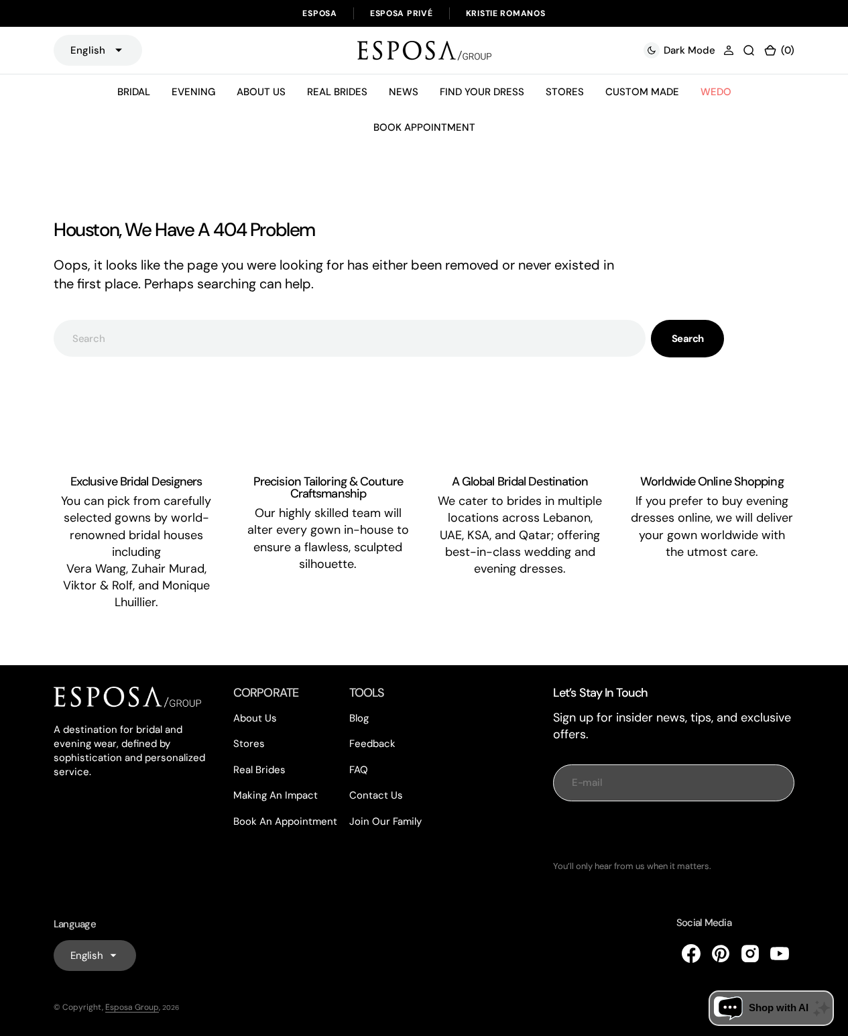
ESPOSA (319, 13)
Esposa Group (132, 1007)
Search (688, 338)
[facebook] (691, 953)
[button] (728, 50)
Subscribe (673, 831)
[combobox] (350, 338)
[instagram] (750, 953)
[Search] (748, 50)
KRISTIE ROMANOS (506, 13)
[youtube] (779, 953)
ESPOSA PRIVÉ (401, 13)
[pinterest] (720, 953)
